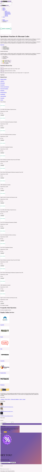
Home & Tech (7, 11)
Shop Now (2, 44)
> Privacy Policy (7, 399)
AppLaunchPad (3, 96)
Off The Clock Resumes (4, 86)
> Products (2, 399)
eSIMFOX (2, 81)
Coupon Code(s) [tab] (6, 49)
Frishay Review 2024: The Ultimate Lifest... (6, 406)
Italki (1, 348)
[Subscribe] (12, 422)
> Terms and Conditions (14, 399)
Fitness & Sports (7, 12)
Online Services (5, 20)
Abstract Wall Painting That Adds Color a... (6, 411)
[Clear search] (11, 469)
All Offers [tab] (5, 46)
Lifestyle (6, 14)
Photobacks (2, 384)
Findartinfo (2, 90)
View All (6, 15)
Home (4, 19)
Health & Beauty (8, 13)
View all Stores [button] (3, 101)
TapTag (1, 99)
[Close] (9, 6)
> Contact (23, 399)
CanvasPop (2, 360)
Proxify (1, 336)
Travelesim (2, 98)
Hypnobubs (2, 84)
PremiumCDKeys (3, 92)
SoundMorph (2, 94)
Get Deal (2, 115)
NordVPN (2, 324)
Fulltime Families (3, 79)
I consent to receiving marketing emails (7, 463)
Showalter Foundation (4, 88)
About (4, 16)
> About (20, 399)
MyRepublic (2, 83)
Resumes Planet (3, 372)
